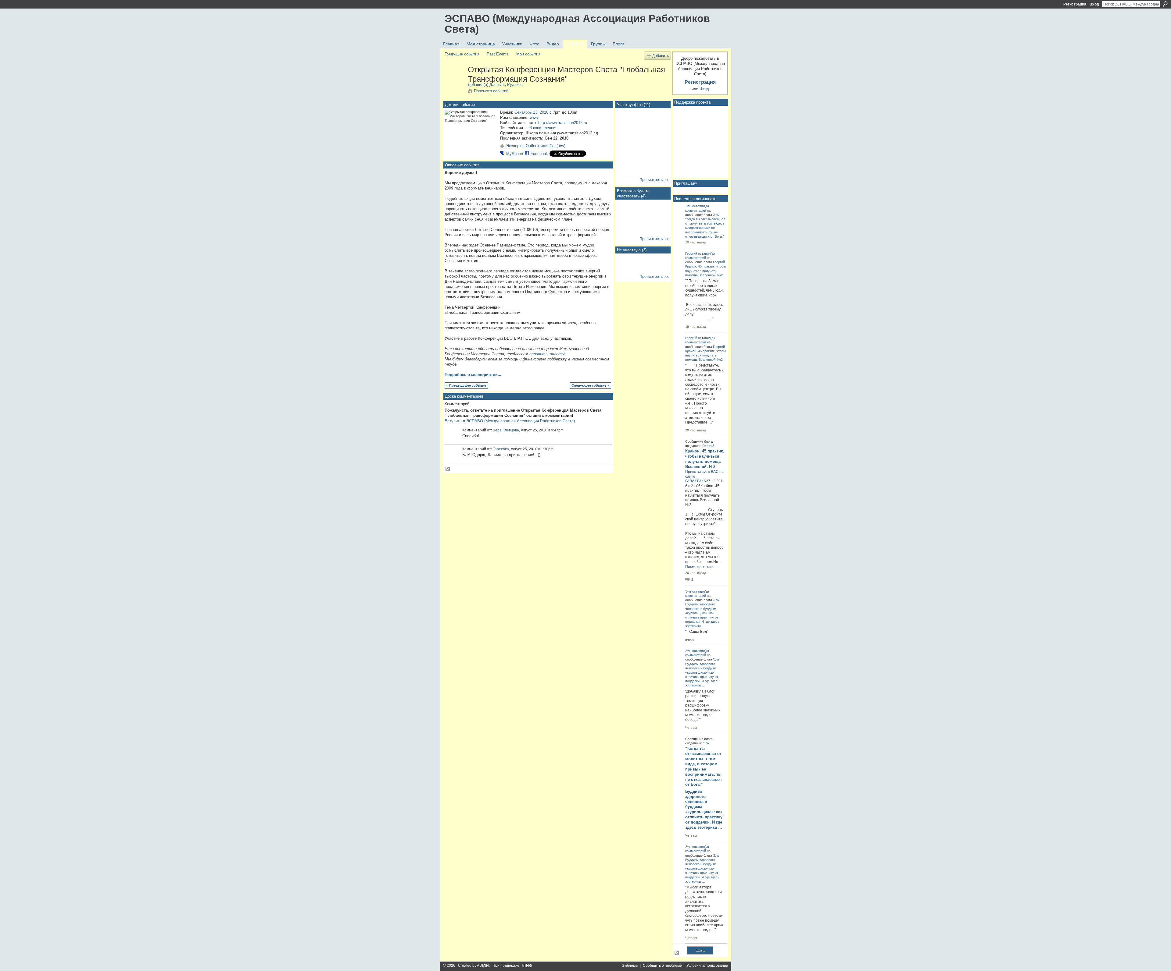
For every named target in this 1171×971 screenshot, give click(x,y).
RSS (448, 469)
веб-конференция (541, 128)
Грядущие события (462, 54)
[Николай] (643, 268)
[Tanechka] (626, 155)
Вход (1094, 4)
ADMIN (483, 965)
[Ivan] (643, 214)
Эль (688, 206)
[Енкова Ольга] (659, 155)
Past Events (498, 54)
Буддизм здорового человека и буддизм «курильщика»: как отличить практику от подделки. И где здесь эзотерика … (703, 809)
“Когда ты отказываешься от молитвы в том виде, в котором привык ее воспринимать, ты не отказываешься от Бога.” (705, 227)
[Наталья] (643, 155)
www (534, 117)
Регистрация (1074, 4)
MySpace (514, 153)
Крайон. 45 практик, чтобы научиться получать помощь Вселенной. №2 (705, 270)
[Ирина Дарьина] (659, 139)
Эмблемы (630, 965)
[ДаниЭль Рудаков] (454, 82)
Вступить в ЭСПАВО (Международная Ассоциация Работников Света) (510, 421)
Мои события (528, 54)
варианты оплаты (547, 354)
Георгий (691, 253)
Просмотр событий (491, 91)
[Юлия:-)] (643, 123)
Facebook (539, 153)
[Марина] (626, 268)
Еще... (700, 950)
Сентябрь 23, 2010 (531, 112)
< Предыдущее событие (466, 385)
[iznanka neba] (626, 123)
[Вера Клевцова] (626, 139)
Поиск (1165, 4)
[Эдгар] (643, 139)
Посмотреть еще (699, 567)
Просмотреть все (654, 180)
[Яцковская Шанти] (659, 268)
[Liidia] (659, 214)
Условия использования (707, 965)
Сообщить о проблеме (662, 965)
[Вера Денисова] (626, 214)
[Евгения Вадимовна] (626, 230)
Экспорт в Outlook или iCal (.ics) (535, 146)
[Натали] (659, 123)
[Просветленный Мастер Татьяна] (626, 171)
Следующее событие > (590, 385)
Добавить (660, 56)
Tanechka (501, 449)
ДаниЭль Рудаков (506, 84)
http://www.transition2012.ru (562, 122)
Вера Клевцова (506, 430)
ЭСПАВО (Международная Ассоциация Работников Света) (577, 23)
